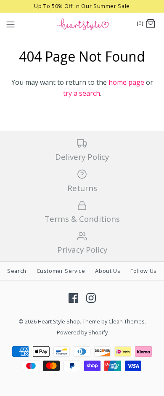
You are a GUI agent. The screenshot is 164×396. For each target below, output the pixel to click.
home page (126, 82)
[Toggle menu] (10, 23)
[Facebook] (73, 298)
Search (16, 271)
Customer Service (61, 271)
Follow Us (143, 271)
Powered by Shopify (82, 332)
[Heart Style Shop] (82, 24)
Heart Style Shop (59, 321)
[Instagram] (91, 298)
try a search (81, 93)
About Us (107, 271)
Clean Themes (126, 321)
